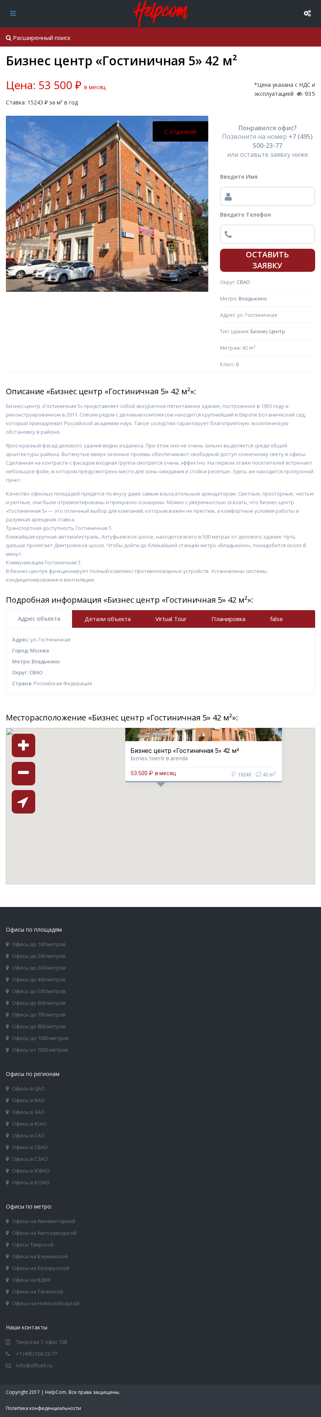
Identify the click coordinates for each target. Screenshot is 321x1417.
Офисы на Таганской (37, 1291)
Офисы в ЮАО (29, 1123)
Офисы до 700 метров (39, 1014)
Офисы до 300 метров (39, 967)
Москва (39, 650)
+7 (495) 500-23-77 (36, 1353)
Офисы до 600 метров (39, 1002)
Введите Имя (239, 176)
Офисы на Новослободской (45, 1303)
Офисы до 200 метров (39, 955)
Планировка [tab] (228, 619)
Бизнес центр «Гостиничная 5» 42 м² (184, 750)
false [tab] (276, 619)
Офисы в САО (28, 1135)
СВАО (243, 282)
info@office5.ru (34, 1365)
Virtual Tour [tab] (171, 619)
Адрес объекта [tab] (39, 618)
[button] (180, 815)
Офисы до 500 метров (39, 991)
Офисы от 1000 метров (40, 1049)
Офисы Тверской (33, 1244)
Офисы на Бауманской (40, 1256)
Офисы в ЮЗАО (31, 1182)
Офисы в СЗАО (30, 1158)
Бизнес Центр (268, 331)
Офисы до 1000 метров (40, 1038)
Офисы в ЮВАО (31, 1170)
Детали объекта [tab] (108, 619)
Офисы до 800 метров (39, 1026)
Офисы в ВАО (28, 1100)
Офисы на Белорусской (40, 1268)
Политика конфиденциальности (43, 1408)
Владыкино (253, 298)
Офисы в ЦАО (28, 1088)
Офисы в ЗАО (28, 1111)
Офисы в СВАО (30, 1147)
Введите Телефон (245, 214)
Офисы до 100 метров (39, 944)
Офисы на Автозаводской (44, 1232)
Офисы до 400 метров (39, 979)
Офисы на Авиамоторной (43, 1221)
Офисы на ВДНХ (31, 1279)
